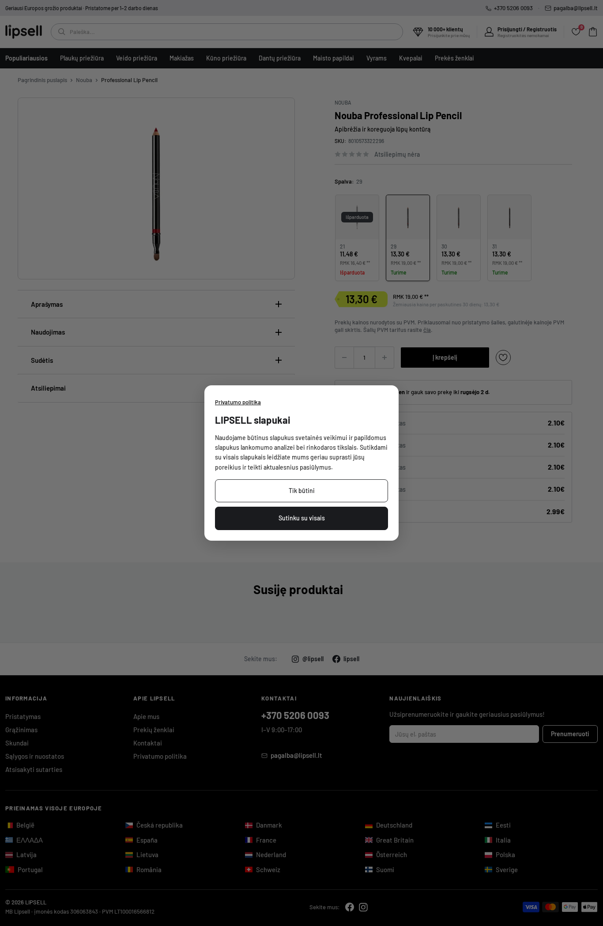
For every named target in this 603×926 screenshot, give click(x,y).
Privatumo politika (238, 402)
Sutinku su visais (302, 518)
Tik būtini (302, 490)
